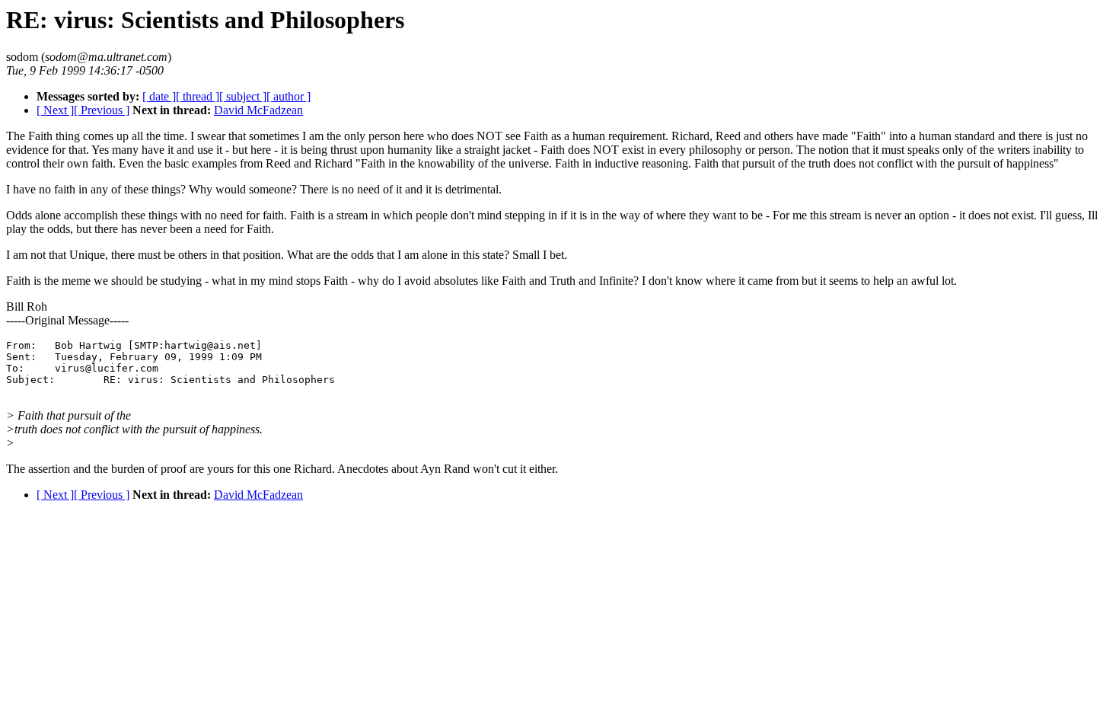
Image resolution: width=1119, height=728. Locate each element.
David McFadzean (258, 110)
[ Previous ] (101, 110)
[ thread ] (197, 96)
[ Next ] (55, 110)
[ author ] (288, 96)
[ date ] (159, 96)
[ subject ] (242, 96)
